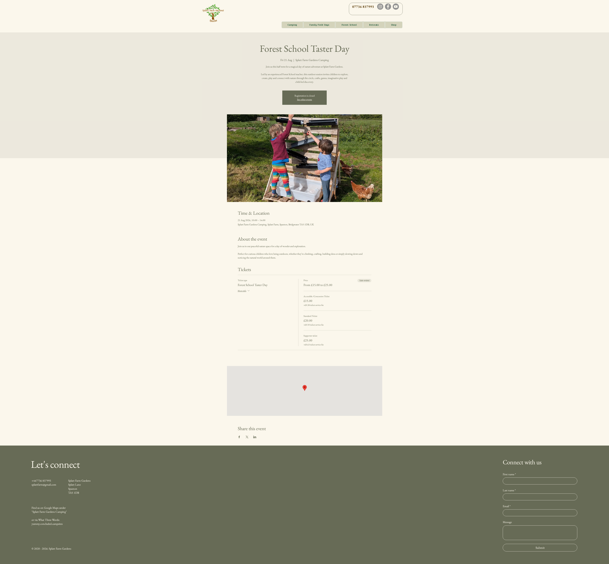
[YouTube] (396, 6)
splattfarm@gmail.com (44, 484)
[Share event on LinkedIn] (254, 437)
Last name (509, 490)
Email (507, 506)
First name (509, 474)
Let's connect (55, 464)
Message (507, 522)
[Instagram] (380, 6)
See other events (304, 99)
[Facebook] (388, 6)
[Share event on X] (247, 437)
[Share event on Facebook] (239, 437)
